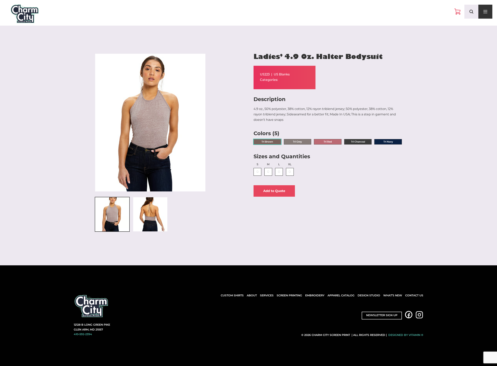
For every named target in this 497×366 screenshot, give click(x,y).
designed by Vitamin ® (405, 335)
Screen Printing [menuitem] (289, 295)
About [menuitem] (252, 295)
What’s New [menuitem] (392, 295)
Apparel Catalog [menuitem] (341, 295)
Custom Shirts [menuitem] (232, 295)
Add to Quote (274, 191)
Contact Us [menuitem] (414, 295)
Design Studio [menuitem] (369, 295)
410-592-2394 (83, 334)
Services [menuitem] (267, 295)
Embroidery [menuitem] (314, 295)
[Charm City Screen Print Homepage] (24, 14)
